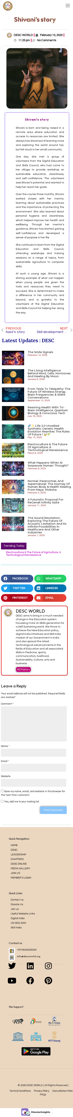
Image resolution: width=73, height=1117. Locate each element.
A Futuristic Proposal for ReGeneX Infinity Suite (45, 501)
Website (6, 776)
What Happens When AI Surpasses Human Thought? (48, 464)
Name (5, 746)
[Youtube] (18, 984)
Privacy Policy (41, 1091)
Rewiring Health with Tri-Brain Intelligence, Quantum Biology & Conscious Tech (48, 410)
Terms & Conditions (20, 1091)
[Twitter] (18, 970)
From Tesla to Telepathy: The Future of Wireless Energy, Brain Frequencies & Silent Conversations (49, 393)
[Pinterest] (54, 984)
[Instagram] (54, 970)
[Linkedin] (36, 970)
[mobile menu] (67, 6)
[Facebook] (36, 984)
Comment (7, 703)
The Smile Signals (40, 352)
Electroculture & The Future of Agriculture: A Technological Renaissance (48, 447)
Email (5, 761)
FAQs (43, 1094)
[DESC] (8, 6)
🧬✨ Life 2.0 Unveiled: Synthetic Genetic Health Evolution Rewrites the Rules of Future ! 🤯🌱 (49, 430)
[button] (17, 578)
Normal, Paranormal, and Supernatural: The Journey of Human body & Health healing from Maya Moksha (49, 485)
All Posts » (23, 669)
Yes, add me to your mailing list (21, 801)
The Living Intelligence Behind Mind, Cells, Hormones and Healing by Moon (49, 373)
